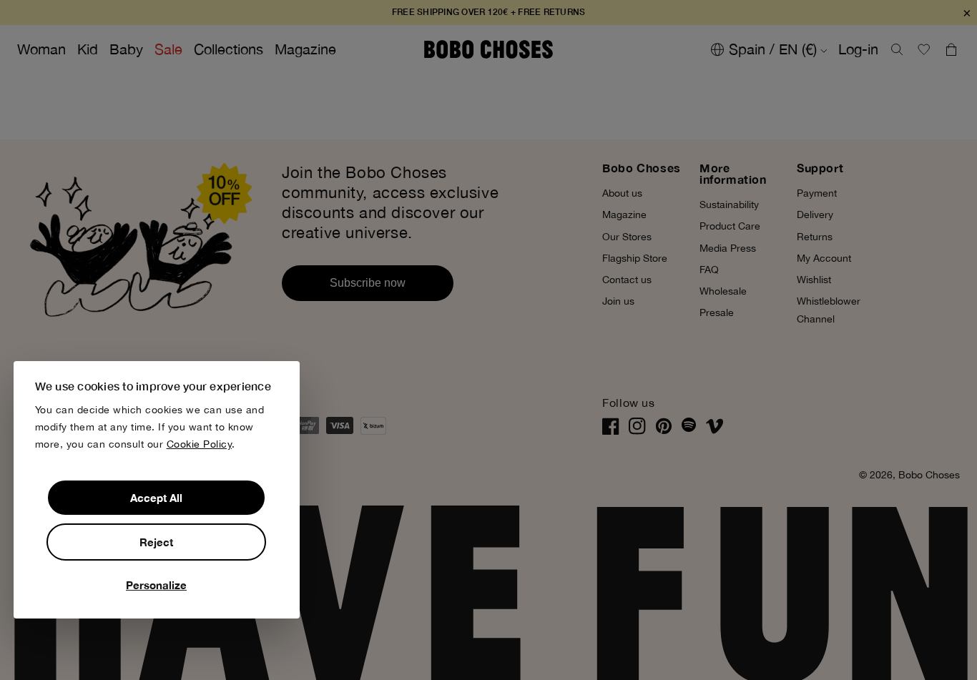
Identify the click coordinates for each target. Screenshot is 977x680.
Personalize (156, 584)
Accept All (156, 497)
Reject (156, 542)
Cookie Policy (199, 444)
